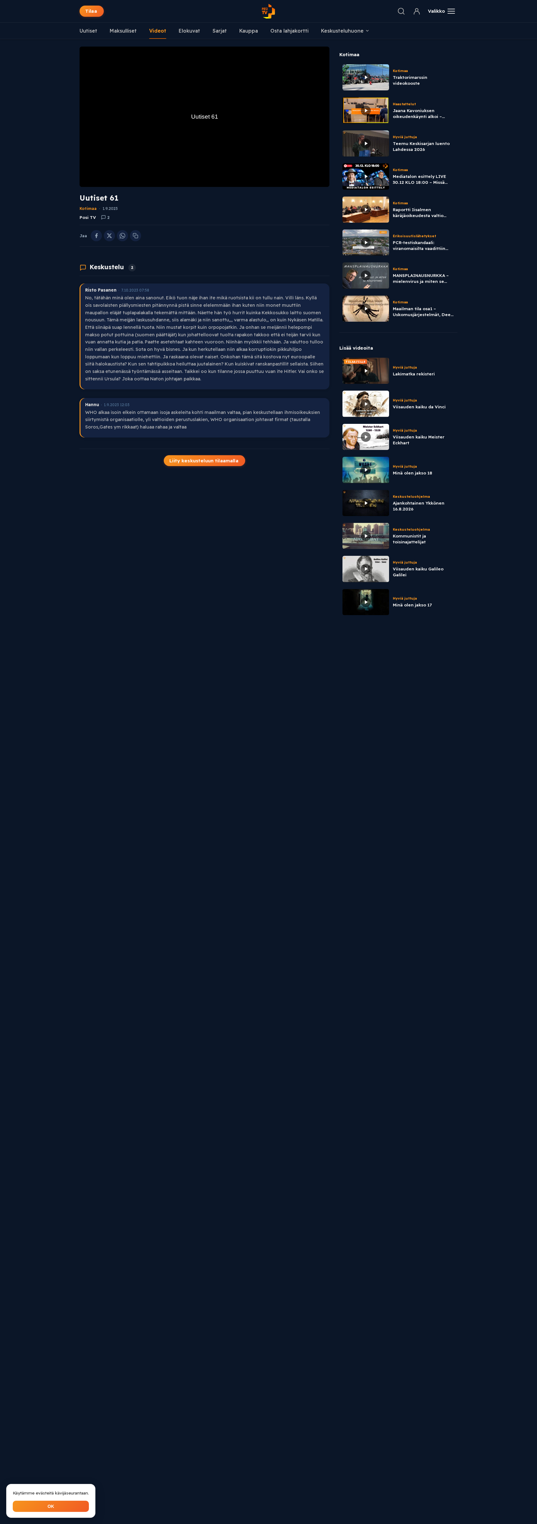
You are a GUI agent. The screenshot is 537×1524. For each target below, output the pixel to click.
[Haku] (401, 11)
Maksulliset (123, 31)
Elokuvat (189, 31)
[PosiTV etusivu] (268, 11)
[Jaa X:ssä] (109, 235)
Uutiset (88, 31)
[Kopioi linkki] (135, 235)
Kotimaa (88, 208)
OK (51, 1506)
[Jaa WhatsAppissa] (122, 235)
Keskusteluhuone (342, 31)
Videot (157, 31)
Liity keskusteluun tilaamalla (203, 461)
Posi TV (88, 217)
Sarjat (220, 31)
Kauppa (248, 31)
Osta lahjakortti (289, 31)
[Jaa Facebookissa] (96, 235)
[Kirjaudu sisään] (417, 11)
